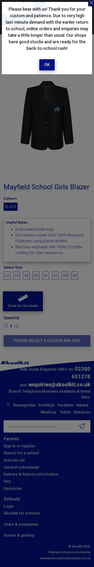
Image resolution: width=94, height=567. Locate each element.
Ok (47, 64)
